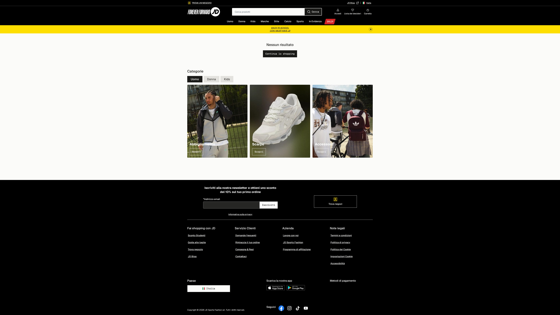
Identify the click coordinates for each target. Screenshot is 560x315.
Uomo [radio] (195, 79)
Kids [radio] (227, 79)
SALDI (330, 21)
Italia (210, 288)
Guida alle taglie (197, 242)
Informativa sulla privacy (240, 214)
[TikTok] (297, 308)
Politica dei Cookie (340, 249)
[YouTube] (306, 308)
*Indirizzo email (211, 199)
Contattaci (241, 256)
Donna (241, 21)
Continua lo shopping (280, 53)
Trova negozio (195, 249)
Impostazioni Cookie (341, 256)
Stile (276, 21)
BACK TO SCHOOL (280, 28)
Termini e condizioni (341, 235)
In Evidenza (315, 21)
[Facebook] (281, 308)
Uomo (230, 21)
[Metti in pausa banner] (371, 29)
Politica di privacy (340, 242)
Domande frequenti (245, 235)
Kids (253, 21)
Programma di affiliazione (297, 249)
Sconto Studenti (196, 235)
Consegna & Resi (244, 249)
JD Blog (351, 3)
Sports (300, 21)
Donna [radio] (211, 79)
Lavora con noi (291, 235)
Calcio (287, 21)
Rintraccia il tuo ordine (247, 242)
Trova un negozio (202, 3)
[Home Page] (204, 11)
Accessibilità (337, 263)
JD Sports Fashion (293, 242)
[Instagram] (289, 308)
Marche (265, 21)
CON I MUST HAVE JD (280, 30)
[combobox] (277, 12)
